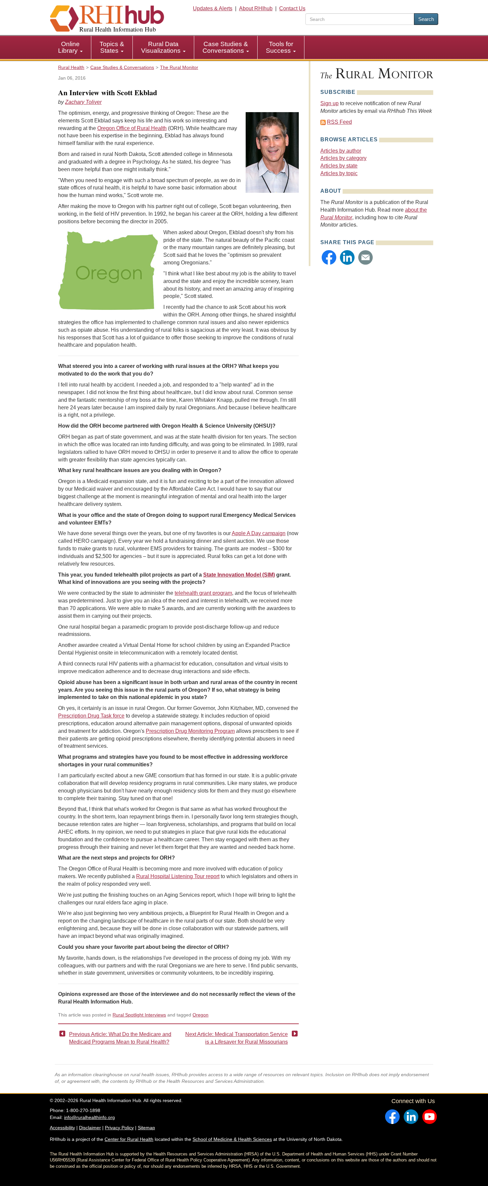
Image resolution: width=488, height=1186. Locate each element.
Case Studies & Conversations (225, 47)
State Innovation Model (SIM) (239, 575)
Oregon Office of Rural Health (132, 128)
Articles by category (343, 158)
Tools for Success (279, 47)
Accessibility (62, 1127)
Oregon (200, 1014)
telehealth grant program (203, 593)
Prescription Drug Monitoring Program (190, 731)
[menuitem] (70, 47)
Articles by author (340, 151)
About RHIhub (256, 8)
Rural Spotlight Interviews (139, 1014)
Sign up (329, 103)
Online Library (69, 47)
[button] (329, 257)
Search (426, 19)
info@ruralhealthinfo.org (89, 1117)
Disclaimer (90, 1127)
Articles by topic (339, 173)
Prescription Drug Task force (91, 716)
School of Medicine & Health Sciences (232, 1139)
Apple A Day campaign (258, 533)
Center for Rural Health (129, 1139)
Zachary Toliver (83, 102)
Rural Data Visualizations (161, 47)
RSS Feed (339, 122)
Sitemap (146, 1127)
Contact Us (292, 8)
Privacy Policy (119, 1127)
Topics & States (112, 47)
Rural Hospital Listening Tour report (177, 876)
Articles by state (339, 166)
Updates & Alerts (212, 8)
